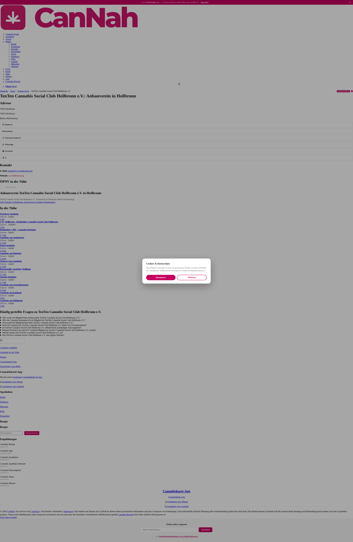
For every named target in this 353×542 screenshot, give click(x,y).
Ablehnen (192, 277)
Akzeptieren (161, 277)
